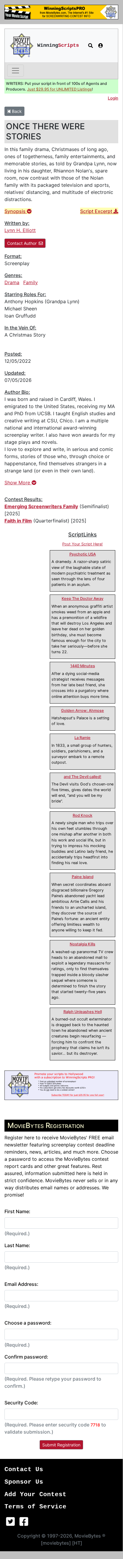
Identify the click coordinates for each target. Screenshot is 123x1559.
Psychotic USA (82, 554)
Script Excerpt (96, 211)
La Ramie (82, 737)
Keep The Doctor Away (82, 598)
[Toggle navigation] (15, 71)
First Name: (17, 1211)
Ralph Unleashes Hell (82, 1011)
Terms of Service (35, 1506)
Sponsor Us (23, 1482)
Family (30, 282)
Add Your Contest (35, 1494)
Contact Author (22, 243)
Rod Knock (82, 815)
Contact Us (23, 1469)
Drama (11, 282)
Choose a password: (28, 1323)
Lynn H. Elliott (20, 230)
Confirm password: (26, 1357)
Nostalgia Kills (82, 944)
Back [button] (16, 111)
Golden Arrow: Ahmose (82, 710)
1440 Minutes (82, 666)
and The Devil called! (82, 776)
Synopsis (15, 211)
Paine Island (83, 877)
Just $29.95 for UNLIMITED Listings (59, 89)
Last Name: (17, 1245)
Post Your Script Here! (82, 544)
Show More (18, 483)
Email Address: (21, 1284)
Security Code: (21, 1403)
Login (113, 98)
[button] (90, 46)
